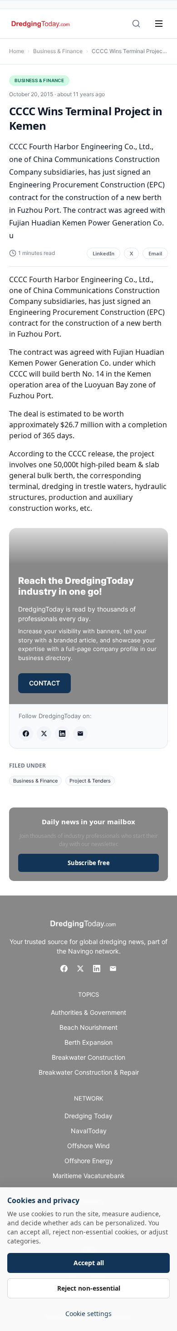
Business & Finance (58, 51)
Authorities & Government (88, 1012)
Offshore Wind (88, 1146)
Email (155, 253)
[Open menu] (159, 24)
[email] (80, 733)
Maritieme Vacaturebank (89, 1175)
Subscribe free (89, 863)
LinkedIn (103, 253)
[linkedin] (62, 733)
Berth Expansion (88, 1042)
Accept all (89, 1262)
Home (16, 51)
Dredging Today (88, 1116)
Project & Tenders (90, 781)
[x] (44, 733)
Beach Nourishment (88, 1027)
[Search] (136, 23)
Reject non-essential (88, 1288)
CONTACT (44, 683)
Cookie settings (88, 1313)
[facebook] (26, 733)
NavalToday (89, 1131)
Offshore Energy (88, 1161)
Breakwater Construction (88, 1057)
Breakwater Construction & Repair (89, 1072)
